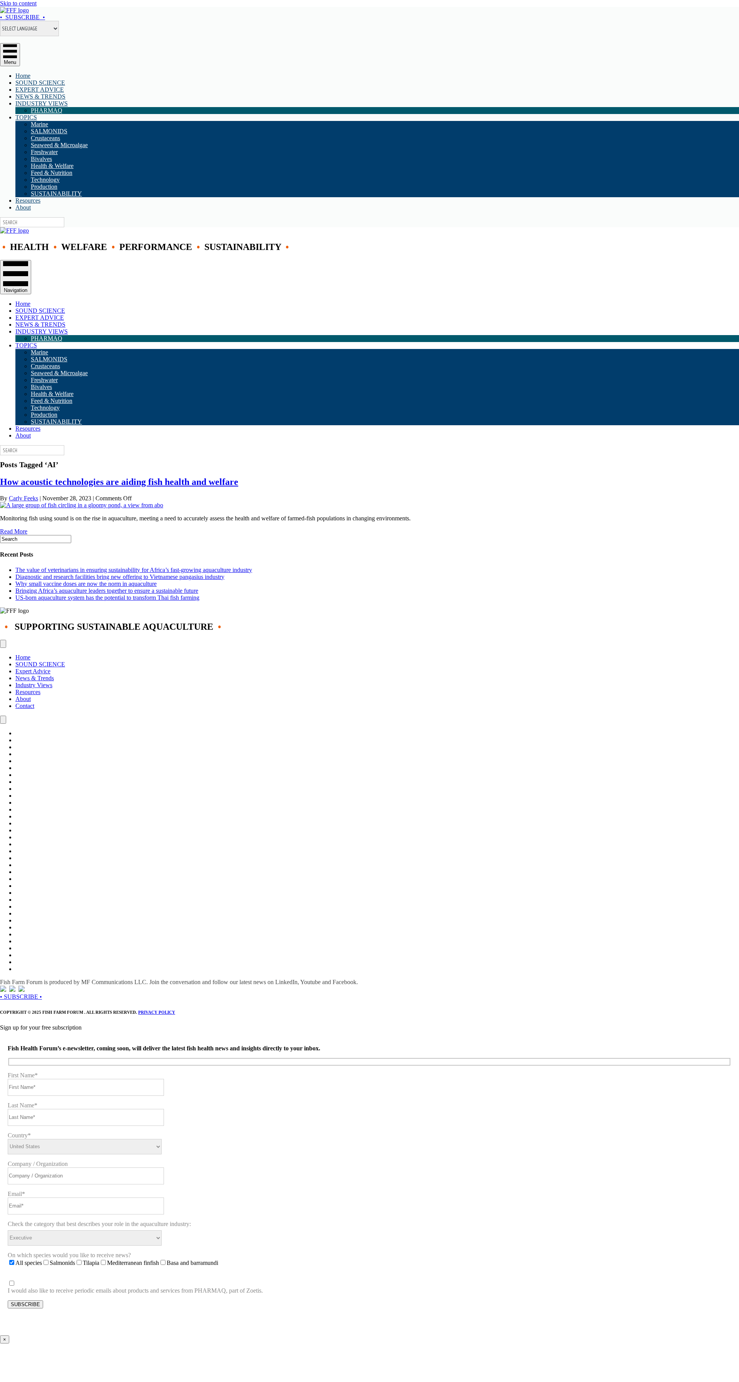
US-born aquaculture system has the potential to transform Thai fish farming (107, 597)
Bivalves (41, 159)
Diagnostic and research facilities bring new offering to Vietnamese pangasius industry (119, 577)
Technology (45, 179)
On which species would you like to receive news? (69, 1255)
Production (44, 186)
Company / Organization (38, 1164)
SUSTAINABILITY (56, 193)
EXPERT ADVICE (39, 89)
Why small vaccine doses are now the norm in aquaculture (86, 583)
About (23, 207)
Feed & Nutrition (51, 172)
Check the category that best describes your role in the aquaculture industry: (99, 1224)
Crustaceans (45, 138)
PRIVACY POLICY (156, 1012)
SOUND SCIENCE (40, 82)
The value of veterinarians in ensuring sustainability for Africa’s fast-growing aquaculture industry (133, 570)
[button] (22, 17)
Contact (24, 706)
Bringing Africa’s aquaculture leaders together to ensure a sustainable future (106, 590)
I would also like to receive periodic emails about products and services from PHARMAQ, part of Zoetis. (135, 1290)
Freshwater (44, 152)
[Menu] (3, 644)
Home (22, 75)
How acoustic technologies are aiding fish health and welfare (119, 482)
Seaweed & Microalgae (59, 145)
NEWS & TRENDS (40, 96)
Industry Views (33, 685)
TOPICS (26, 117)
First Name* (23, 1075)
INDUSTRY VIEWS (41, 103)
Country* (19, 1135)
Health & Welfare (52, 166)
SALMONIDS (49, 131)
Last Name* (22, 1105)
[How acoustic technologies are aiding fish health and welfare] (81, 505)
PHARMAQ (46, 110)
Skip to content (18, 3)
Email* (16, 1194)
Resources (27, 200)
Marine (39, 124)
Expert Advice (32, 671)
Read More (13, 531)
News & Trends (34, 678)
